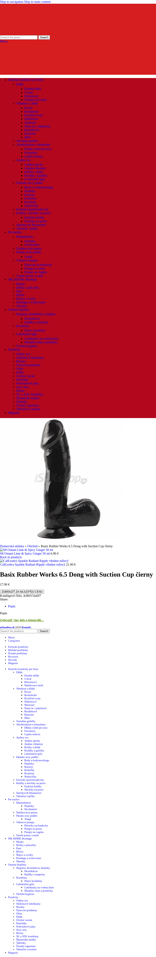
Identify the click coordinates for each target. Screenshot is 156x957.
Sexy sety (22, 387)
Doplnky (30, 191)
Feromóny (31, 152)
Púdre (20, 372)
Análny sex (23, 160)
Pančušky (22, 379)
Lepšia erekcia (33, 156)
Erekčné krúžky (34, 217)
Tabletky (21, 401)
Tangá (28, 256)
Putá (19, 291)
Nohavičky (31, 205)
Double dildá (32, 88)
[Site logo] (25, 33)
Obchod (32, 546)
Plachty (21, 361)
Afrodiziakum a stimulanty (33, 144)
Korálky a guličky (36, 175)
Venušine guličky (27, 141)
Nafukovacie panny (28, 248)
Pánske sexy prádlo (28, 252)
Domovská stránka (12, 546)
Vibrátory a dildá (27, 103)
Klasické (30, 133)
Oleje (19, 368)
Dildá (19, 84)
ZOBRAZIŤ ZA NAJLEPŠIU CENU (22, 591)
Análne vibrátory (35, 168)
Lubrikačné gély (34, 179)
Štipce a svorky (26, 298)
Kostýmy (30, 202)
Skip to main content (37, 1)
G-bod (28, 92)
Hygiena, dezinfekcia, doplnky (36, 314)
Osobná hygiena (26, 346)
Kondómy (22, 326)
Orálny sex (23, 354)
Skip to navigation (12, 1)
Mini (27, 137)
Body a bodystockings (38, 187)
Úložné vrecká (25, 376)
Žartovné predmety (28, 365)
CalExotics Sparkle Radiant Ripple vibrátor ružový (33, 564)
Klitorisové (31, 96)
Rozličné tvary (33, 115)
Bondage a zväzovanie (30, 302)
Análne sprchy (33, 164)
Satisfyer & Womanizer (31, 225)
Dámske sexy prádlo (29, 183)
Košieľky (30, 198)
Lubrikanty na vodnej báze (41, 338)
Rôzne (20, 295)
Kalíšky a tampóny (36, 322)
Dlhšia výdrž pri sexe (38, 149)
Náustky (21, 306)
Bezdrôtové (31, 130)
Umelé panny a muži (29, 276)
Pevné (28, 108)
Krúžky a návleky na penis (33, 213)
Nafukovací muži (35, 99)
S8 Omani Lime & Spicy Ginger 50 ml (25, 553)
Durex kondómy (35, 330)
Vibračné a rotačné (28, 409)
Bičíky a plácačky (27, 287)
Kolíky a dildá (33, 172)
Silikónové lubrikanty (30, 357)
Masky (20, 284)
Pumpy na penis (34, 268)
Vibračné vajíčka (27, 228)
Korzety (29, 194)
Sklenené (30, 122)
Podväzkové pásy (27, 383)
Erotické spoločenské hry (32, 209)
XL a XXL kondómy (29, 394)
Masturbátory (24, 236)
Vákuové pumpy (27, 260)
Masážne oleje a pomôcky (41, 342)
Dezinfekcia (32, 318)
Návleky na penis (35, 221)
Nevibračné (31, 245)
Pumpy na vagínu (35, 272)
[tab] (11, 606)
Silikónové (31, 119)
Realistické (31, 111)
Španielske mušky (27, 398)
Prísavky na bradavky (38, 265)
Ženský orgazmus (27, 405)
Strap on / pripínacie (37, 126)
